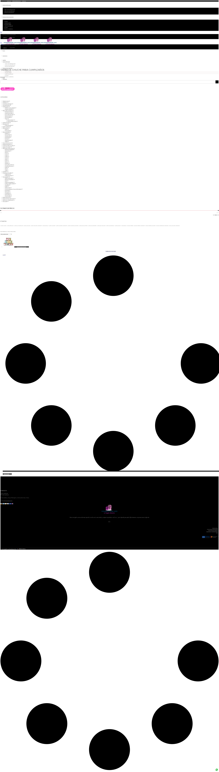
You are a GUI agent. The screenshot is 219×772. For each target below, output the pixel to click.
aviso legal (215, 528)
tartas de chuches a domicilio (139, 225)
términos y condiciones (212, 531)
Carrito (5, 47)
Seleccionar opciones (21, 246)
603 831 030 (9, 1)
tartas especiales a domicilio (174, 225)
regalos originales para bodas (73, 225)
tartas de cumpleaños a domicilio (162, 225)
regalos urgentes (118, 225)
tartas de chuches (130, 225)
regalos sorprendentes (110, 225)
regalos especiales (26, 225)
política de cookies (213, 530)
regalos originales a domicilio (61, 225)
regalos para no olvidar (83, 225)
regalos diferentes (10, 225)
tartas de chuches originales (150, 225)
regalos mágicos (45, 225)
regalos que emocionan (101, 225)
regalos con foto (3, 225)
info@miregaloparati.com (16, 1)
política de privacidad (212, 529)
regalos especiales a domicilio (36, 225)
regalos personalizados (92, 225)
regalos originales (52, 225)
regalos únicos (123, 225)
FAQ (217, 532)
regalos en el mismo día (18, 225)
